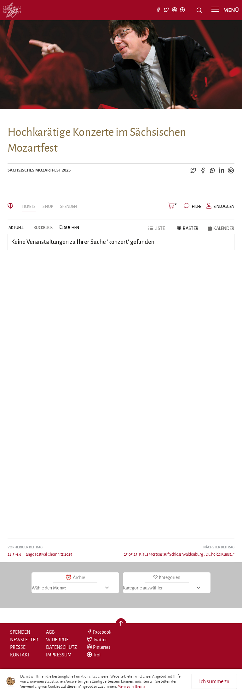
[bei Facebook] (158, 10)
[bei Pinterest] (174, 10)
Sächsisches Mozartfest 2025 (39, 170)
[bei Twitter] (166, 10)
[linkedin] (221, 170)
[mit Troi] (182, 10)
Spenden (20, 632)
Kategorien (169, 577)
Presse (18, 647)
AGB (50, 632)
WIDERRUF (57, 639)
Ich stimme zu (214, 681)
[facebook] (203, 170)
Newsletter (24, 639)
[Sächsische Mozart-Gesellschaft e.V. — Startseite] (12, 10)
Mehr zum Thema (131, 686)
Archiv (79, 577)
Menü (230, 10)
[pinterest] (231, 170)
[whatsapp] (212, 170)
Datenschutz (61, 647)
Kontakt (20, 654)
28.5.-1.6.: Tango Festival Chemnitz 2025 (40, 551)
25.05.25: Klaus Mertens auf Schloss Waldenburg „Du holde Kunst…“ (179, 551)
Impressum (59, 654)
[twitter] (193, 170)
